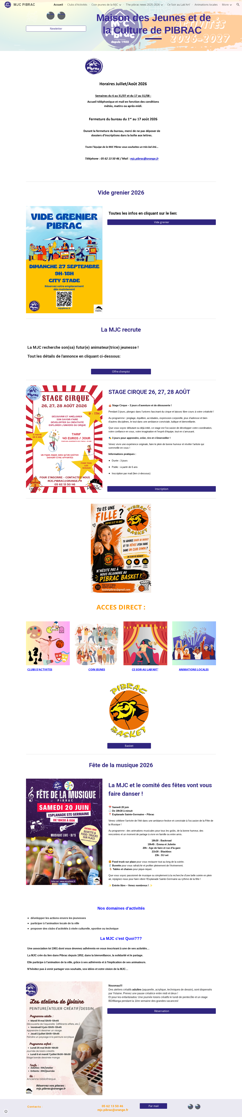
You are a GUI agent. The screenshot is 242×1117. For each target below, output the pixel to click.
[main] (153, 25)
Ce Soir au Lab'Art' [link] (178, 4)
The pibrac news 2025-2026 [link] (143, 4)
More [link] (225, 4)
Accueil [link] (58, 4)
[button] (238, 5)
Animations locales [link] (206, 4)
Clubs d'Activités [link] (77, 4)
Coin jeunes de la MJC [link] (105, 4)
